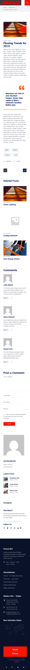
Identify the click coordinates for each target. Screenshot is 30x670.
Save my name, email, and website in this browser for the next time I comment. (14, 416)
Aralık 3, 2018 (14, 486)
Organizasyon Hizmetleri (10, 582)
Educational (12, 7)
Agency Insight (8, 464)
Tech (15, 155)
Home (5, 7)
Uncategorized (8, 467)
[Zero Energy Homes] (15, 248)
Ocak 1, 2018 (13, 480)
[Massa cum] (5, 491)
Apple (6, 150)
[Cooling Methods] (15, 220)
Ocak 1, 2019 (7, 41)
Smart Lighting (9, 204)
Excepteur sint (14, 478)
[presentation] (6, 29)
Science (7, 155)
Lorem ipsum (14, 484)
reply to (5, 298)
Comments (9, 161)
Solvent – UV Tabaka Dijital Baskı (13, 576)
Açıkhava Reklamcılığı (9, 585)
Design (15, 150)
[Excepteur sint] (5, 479)
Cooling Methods (10, 235)
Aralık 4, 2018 (14, 492)
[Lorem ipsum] (5, 485)
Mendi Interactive (16, 660)
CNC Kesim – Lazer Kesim (10, 579)
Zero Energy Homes (11, 259)
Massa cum (13, 491)
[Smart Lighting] (15, 193)
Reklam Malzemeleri (9, 588)
